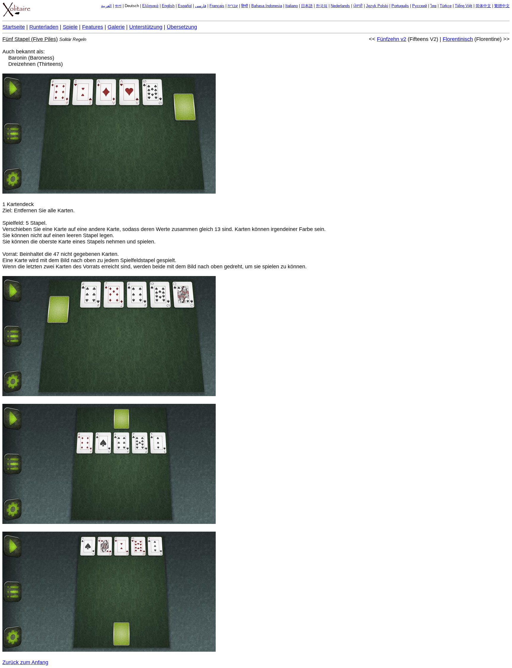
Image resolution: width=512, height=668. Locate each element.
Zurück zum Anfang (25, 662)
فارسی (200, 6)
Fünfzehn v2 (391, 39)
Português (400, 6)
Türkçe (446, 6)
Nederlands (340, 6)
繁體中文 (502, 6)
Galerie (116, 27)
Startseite (13, 27)
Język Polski (377, 6)
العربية (106, 6)
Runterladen (43, 27)
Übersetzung (182, 27)
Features (92, 27)
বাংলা (118, 6)
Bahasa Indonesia (266, 6)
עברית (233, 6)
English (168, 6)
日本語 (307, 6)
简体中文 (483, 6)
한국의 (321, 6)
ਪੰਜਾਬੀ (358, 6)
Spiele (70, 27)
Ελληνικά (150, 6)
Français (216, 6)
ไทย (433, 6)
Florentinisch (458, 39)
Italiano (291, 6)
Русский (419, 6)
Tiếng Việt (463, 6)
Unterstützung (145, 27)
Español (185, 6)
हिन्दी (244, 6)
